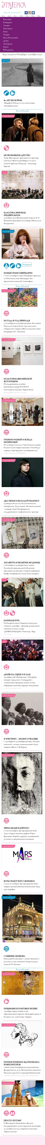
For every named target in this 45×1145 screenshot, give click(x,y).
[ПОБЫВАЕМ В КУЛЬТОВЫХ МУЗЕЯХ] (22, 983)
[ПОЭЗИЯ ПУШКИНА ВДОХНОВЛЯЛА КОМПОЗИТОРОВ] (22, 1035)
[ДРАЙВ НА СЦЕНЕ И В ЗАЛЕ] (22, 650)
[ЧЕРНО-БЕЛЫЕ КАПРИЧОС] (22, 783)
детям (6, 40)
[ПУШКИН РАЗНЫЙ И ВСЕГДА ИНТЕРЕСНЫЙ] (22, 412)
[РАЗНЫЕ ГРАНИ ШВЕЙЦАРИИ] (22, 244)
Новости (18, 12)
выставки (7, 19)
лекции (6, 25)
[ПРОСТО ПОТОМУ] (22, 1093)
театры (6, 34)
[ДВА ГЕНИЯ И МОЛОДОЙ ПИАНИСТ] (22, 472)
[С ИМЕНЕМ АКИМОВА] (22, 918)
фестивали (7, 28)
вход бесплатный (10, 37)
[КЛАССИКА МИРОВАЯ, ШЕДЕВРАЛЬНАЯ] (22, 185)
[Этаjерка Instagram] (30, 12)
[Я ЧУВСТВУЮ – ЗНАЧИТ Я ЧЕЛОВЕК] (22, 709)
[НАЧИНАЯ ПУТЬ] (22, 592)
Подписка (11, 12)
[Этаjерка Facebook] (26, 12)
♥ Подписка (8, 50)
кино (5, 31)
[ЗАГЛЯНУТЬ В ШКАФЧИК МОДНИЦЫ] (22, 533)
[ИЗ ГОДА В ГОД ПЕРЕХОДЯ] (22, 297)
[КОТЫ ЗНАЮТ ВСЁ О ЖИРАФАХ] (22, 855)
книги (5, 47)
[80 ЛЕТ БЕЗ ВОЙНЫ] (22, 72)
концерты (7, 22)
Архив (5, 12)
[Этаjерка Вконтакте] (33, 12)
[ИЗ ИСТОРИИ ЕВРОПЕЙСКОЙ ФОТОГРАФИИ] (22, 351)
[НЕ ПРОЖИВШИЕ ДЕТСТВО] (22, 127)
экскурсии (7, 44)
